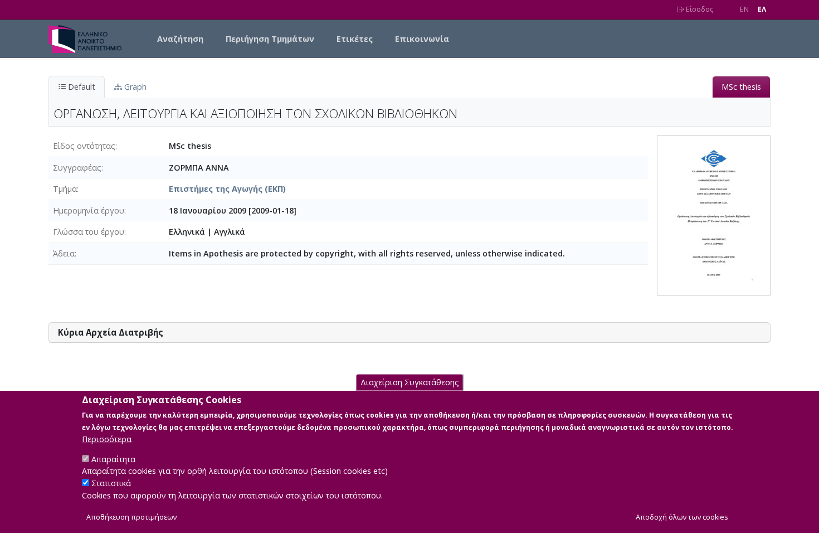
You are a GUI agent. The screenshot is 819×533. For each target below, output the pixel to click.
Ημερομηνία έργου (88, 210)
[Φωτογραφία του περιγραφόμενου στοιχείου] (714, 214)
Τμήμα (65, 188)
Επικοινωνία (422, 38)
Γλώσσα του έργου (88, 231)
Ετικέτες (355, 38)
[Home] (89, 39)
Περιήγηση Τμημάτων (270, 38)
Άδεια (64, 253)
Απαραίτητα (113, 458)
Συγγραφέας (77, 167)
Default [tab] (80, 86)
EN (744, 9)
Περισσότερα (106, 438)
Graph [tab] (134, 86)
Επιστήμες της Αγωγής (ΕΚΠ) (227, 188)
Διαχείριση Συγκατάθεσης (409, 382)
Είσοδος (698, 9)
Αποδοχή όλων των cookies (682, 517)
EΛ (762, 9)
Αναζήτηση (180, 38)
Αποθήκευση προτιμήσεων (131, 517)
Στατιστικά (111, 483)
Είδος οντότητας (84, 145)
